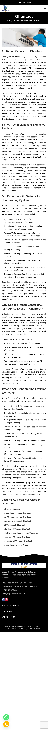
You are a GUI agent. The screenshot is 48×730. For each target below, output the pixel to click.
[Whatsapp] (6, 717)
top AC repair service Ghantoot (17, 517)
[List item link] (24, 590)
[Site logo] (5, 8)
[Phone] (6, 724)
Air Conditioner (26, 21)
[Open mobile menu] (45, 8)
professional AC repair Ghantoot (18, 541)
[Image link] (24, 565)
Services (16, 21)
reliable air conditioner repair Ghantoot (21, 533)
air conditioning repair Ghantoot (17, 545)
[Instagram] (6, 599)
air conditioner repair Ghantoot (17, 513)
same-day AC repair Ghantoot (17, 537)
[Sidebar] (3, 222)
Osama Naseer (34, 628)
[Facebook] (3, 599)
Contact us (16, 380)
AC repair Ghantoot (12, 509)
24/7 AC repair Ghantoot (14, 525)
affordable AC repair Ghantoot (17, 529)
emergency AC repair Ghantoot (17, 521)
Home (8, 21)
